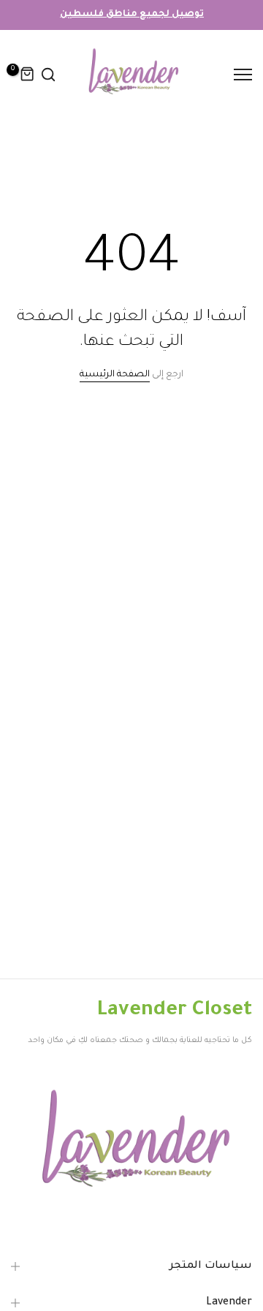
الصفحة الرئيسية (115, 375)
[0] (28, 74)
